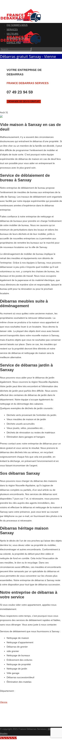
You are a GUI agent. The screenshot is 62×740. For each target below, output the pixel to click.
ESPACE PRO (14, 42)
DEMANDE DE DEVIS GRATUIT (24, 101)
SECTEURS (12, 34)
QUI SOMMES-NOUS (17, 25)
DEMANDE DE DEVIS (17, 38)
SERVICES (12, 29)
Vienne (3, 702)
